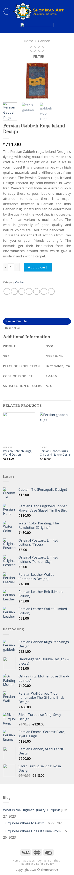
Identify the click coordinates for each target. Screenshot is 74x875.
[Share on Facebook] (14, 291)
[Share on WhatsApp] (6, 291)
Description (13, 328)
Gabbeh (44, 41)
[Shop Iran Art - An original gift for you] (38, 11)
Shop (57, 860)
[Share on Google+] (43, 291)
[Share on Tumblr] (51, 291)
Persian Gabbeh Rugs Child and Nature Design (56, 452)
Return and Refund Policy (37, 863)
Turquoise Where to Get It (23, 823)
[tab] (37, 321)
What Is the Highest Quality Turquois (31, 810)
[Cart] (69, 11)
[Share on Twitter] (21, 291)
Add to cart (37, 267)
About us (29, 860)
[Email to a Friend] (29, 291)
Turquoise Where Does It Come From (32, 831)
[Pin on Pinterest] (36, 291)
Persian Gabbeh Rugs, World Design (17, 452)
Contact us (44, 860)
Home (28, 41)
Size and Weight (16, 321)
